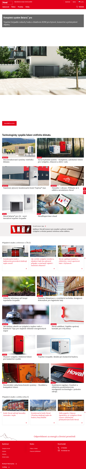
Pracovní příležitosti (35, 451)
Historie (4, 454)
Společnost (67, 2)
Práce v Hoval (33, 448)
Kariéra (74, 2)
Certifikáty (4, 467)
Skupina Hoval (6, 448)
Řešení (13, 7)
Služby (27, 7)
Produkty (20, 7)
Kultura (4, 451)
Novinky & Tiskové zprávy (8, 464)
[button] (9, 123)
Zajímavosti (5, 7)
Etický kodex (5, 457)
